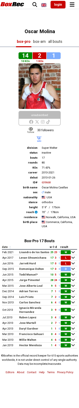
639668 (46, 182)
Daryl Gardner (28, 328)
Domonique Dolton (31, 268)
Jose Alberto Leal (31, 285)
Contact (31, 372)
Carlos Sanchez (29, 302)
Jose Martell (27, 322)
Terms (51, 372)
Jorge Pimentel (29, 280)
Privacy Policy (65, 372)
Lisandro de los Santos (34, 252)
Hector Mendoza (30, 345)
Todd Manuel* (28, 274)
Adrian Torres (28, 291)
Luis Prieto (26, 297)
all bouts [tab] (55, 41)
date (5, 247)
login (58, 5)
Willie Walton (27, 339)
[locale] (43, 5)
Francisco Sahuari (31, 334)
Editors (10, 372)
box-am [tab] (39, 41)
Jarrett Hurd (27, 263)
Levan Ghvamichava (32, 257)
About (20, 372)
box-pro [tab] (24, 41)
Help (42, 372)
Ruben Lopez (27, 317)
